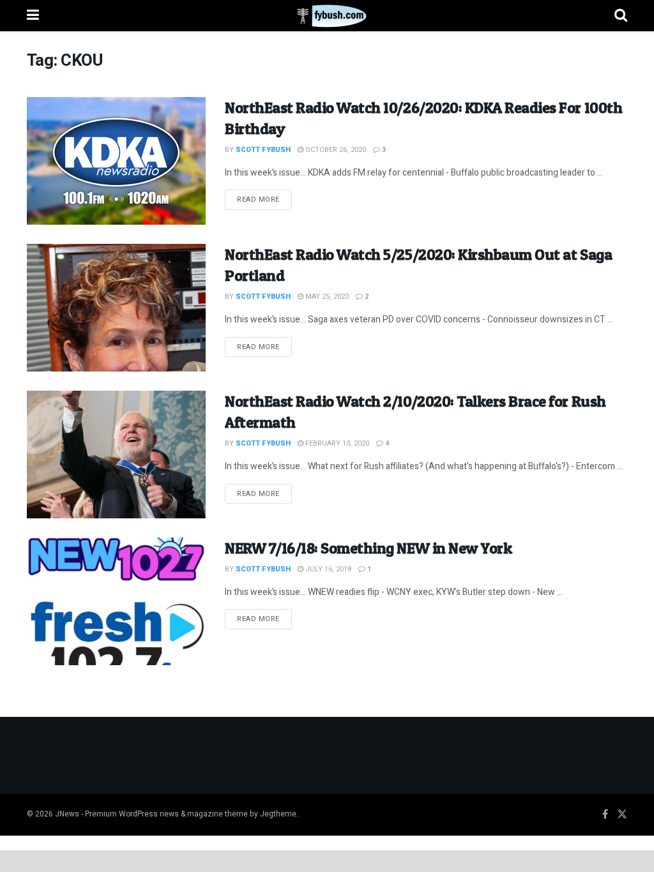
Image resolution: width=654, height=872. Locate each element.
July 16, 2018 (327, 569)
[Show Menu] (33, 15)
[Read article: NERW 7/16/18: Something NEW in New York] (116, 601)
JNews (67, 814)
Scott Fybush (263, 149)
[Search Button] (620, 15)
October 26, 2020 (334, 149)
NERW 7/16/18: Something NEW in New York (368, 548)
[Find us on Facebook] (605, 814)
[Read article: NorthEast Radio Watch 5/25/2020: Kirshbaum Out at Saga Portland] (116, 308)
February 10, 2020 (336, 443)
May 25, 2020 (326, 296)
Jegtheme (278, 814)
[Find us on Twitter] (622, 814)
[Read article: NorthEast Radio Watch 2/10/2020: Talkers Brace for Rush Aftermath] (116, 454)
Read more (264, 199)
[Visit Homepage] (327, 16)
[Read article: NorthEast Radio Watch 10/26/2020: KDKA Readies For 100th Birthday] (116, 161)
